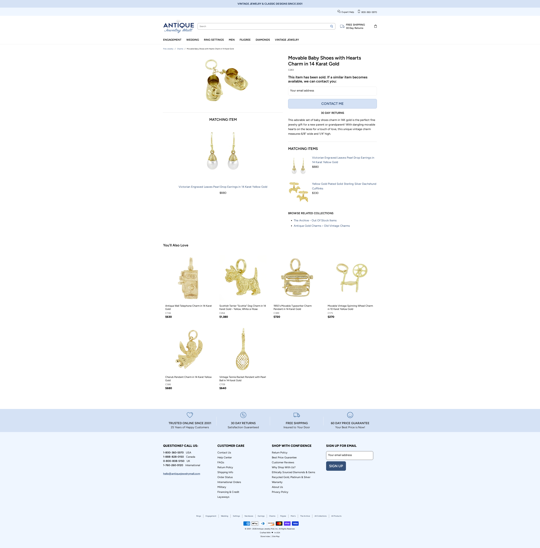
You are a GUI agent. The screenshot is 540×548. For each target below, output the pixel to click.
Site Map (276, 536)
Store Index (265, 536)
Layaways (223, 496)
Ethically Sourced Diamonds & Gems (293, 472)
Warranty (277, 482)
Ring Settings (214, 39)
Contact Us (224, 452)
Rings (198, 516)
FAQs (220, 462)
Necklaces (249, 516)
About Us (277, 487)
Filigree (245, 39)
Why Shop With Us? (284, 467)
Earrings (261, 516)
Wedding (192, 39)
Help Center (224, 457)
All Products (336, 516)
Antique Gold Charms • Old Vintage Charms (322, 225)
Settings (236, 516)
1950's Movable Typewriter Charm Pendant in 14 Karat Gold (293, 307)
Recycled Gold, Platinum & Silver (291, 477)
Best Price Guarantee (284, 457)
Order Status (225, 477)
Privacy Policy (280, 492)
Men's (293, 516)
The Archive (305, 516)
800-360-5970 (368, 12)
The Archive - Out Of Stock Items (315, 220)
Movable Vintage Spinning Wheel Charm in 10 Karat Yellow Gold (350, 307)
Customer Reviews (283, 462)
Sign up (336, 466)
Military (221, 487)
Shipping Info (225, 472)
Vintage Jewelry (287, 39)
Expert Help (347, 12)
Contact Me (332, 103)
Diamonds (263, 39)
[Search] (331, 26)
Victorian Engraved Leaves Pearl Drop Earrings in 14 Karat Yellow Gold (223, 186)
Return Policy (225, 467)
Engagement (172, 39)
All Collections (321, 516)
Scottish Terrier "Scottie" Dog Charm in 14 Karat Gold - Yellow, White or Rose (242, 307)
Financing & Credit (228, 492)
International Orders (229, 482)
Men (232, 39)
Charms (272, 516)
